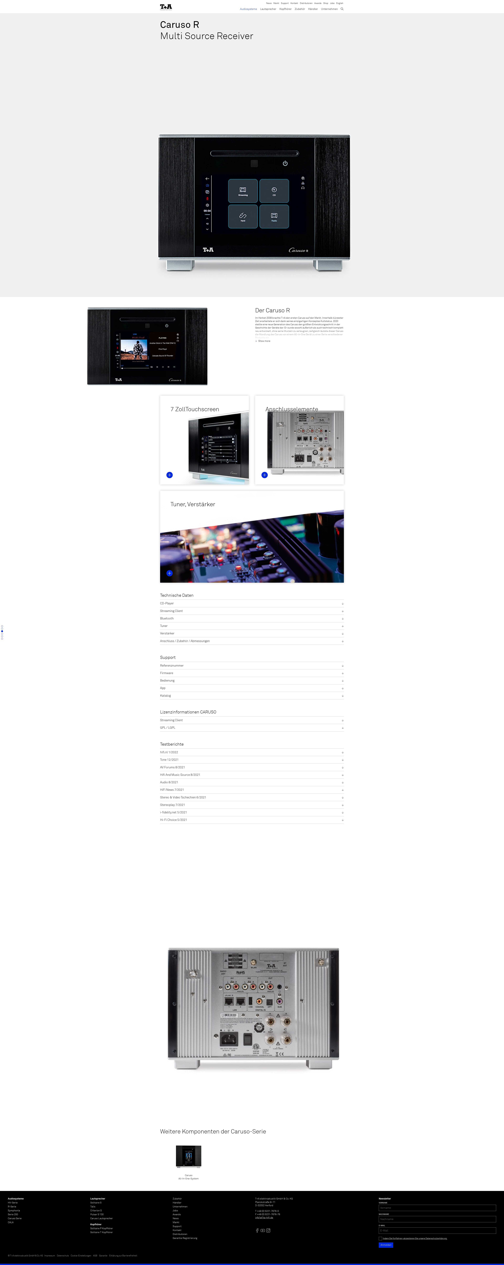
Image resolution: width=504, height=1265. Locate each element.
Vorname (383, 1203)
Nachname (384, 1214)
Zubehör (300, 9)
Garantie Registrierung (185, 1238)
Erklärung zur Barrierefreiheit (123, 1256)
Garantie (103, 1256)
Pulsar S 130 (97, 1214)
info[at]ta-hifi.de (264, 1218)
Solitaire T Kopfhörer (101, 1232)
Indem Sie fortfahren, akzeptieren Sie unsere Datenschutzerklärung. (415, 1239)
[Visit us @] (257, 1230)
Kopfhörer (285, 9)
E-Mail (382, 1226)
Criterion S (96, 1210)
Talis (92, 1207)
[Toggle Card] (169, 475)
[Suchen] (342, 9)
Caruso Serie (15, 1218)
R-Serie (12, 1207)
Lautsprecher (268, 9)
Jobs (332, 3)
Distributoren (306, 3)
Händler (313, 9)
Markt (276, 3)
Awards (317, 3)
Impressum (49, 1256)
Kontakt (294, 3)
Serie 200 (13, 1214)
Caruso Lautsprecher (101, 1218)
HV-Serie (13, 1203)
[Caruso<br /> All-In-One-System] (188, 1162)
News (269, 3)
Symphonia (14, 1210)
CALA (11, 1222)
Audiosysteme (248, 9)
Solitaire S (95, 1203)
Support (285, 3)
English (339, 3)
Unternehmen (329, 9)
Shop (325, 3)
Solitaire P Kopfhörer (101, 1228)
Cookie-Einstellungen (81, 1256)
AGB (95, 1256)
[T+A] (166, 6)
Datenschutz (63, 1256)
